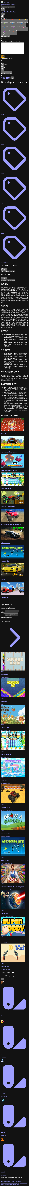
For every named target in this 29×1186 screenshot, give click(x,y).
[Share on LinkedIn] (6, 78)
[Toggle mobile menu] (1, 38)
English (2, 1184)
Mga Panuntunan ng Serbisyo (8, 1181)
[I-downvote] (2, 69)
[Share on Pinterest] (8, 78)
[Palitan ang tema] (3, 14)
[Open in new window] (5, 278)
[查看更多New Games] (14, 651)
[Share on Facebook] (3, 78)
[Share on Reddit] (7, 78)
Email (2, 612)
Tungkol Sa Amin (9, 1183)
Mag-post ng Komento (6, 617)
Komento (3, 616)
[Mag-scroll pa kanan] (2, 979)
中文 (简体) (17, 1184)
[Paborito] (2, 64)
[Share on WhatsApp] (5, 78)
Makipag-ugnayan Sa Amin (20, 1183)
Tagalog (6, 1184)
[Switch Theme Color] (2, 16)
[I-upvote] (2, 66)
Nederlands (11, 1184)
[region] (14, 12)
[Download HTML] (5, 269)
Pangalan (3, 611)
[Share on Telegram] (10, 78)
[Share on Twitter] (1, 78)
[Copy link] (12, 77)
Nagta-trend (12, 4)
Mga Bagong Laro (5, 4)
